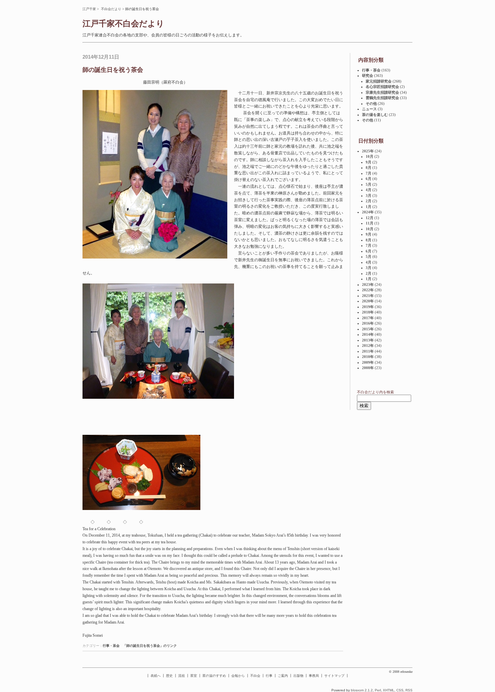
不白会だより (111, 9)
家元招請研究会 (379, 81)
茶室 (193, 676)
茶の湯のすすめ (214, 676)
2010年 (368, 357)
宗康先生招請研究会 (382, 92)
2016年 (368, 323)
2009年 (368, 362)
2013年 (368, 340)
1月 (368, 207)
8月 (368, 168)
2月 (368, 201)
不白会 (255, 676)
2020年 (368, 301)
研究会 (367, 75)
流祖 (181, 676)
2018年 (368, 312)
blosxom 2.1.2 (362, 690)
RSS (408, 690)
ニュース (369, 109)
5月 (368, 184)
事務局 (314, 676)
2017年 (368, 318)
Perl (378, 690)
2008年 (368, 368)
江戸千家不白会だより (123, 23)
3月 (368, 195)
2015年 (368, 329)
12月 (369, 218)
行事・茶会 (111, 646)
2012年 (368, 345)
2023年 (368, 284)
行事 (269, 676)
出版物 (298, 676)
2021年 (368, 296)
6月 (368, 179)
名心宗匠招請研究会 (382, 87)
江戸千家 (89, 9)
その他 (371, 103)
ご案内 (283, 676)
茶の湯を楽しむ (375, 115)
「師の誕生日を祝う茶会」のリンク (150, 646)
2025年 (368, 151)
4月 (368, 190)
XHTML (388, 690)
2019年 (368, 307)
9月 (368, 162)
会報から (238, 676)
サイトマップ (334, 676)
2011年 (368, 351)
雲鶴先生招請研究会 (382, 98)
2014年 (368, 334)
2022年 (368, 290)
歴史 (169, 676)
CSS (399, 690)
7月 (368, 173)
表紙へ (156, 676)
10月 (369, 156)
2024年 (368, 212)
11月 (369, 223)
